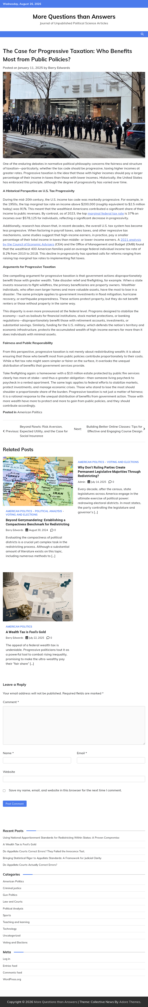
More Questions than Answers (74, 16)
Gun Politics (10, 894)
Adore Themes (129, 1002)
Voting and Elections (22, 514)
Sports (7, 915)
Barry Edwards (59, 68)
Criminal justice (12, 888)
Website (9, 772)
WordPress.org (12, 979)
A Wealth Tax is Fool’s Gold (26, 632)
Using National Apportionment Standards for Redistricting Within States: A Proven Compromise (61, 837)
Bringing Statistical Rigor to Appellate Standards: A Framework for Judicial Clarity (52, 858)
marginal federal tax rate (106, 213)
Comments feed (12, 972)
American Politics (29, 412)
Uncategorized (11, 935)
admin (81, 481)
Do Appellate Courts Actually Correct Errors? (30, 864)
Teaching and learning (16, 922)
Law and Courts (13, 901)
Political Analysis (48, 511)
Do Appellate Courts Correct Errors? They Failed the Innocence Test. (44, 851)
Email (82, 753)
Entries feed (10, 965)
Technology (10, 928)
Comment (11, 702)
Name (8, 753)
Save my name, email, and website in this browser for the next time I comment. (65, 790)
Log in (6, 958)
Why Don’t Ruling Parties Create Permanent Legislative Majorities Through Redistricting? (109, 471)
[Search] (142, 34)
